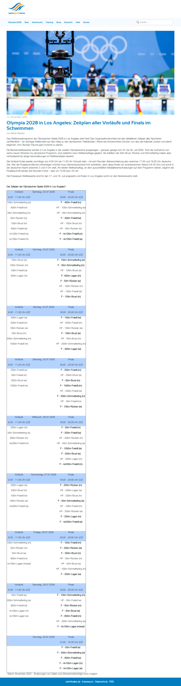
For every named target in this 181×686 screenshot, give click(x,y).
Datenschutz (101, 682)
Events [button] (86, 22)
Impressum (87, 682)
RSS (111, 682)
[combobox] (154, 22)
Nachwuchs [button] (37, 22)
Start (27, 22)
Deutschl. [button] (68, 22)
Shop (58, 22)
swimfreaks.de (73, 682)
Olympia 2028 (14, 22)
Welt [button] (78, 22)
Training (49, 22)
